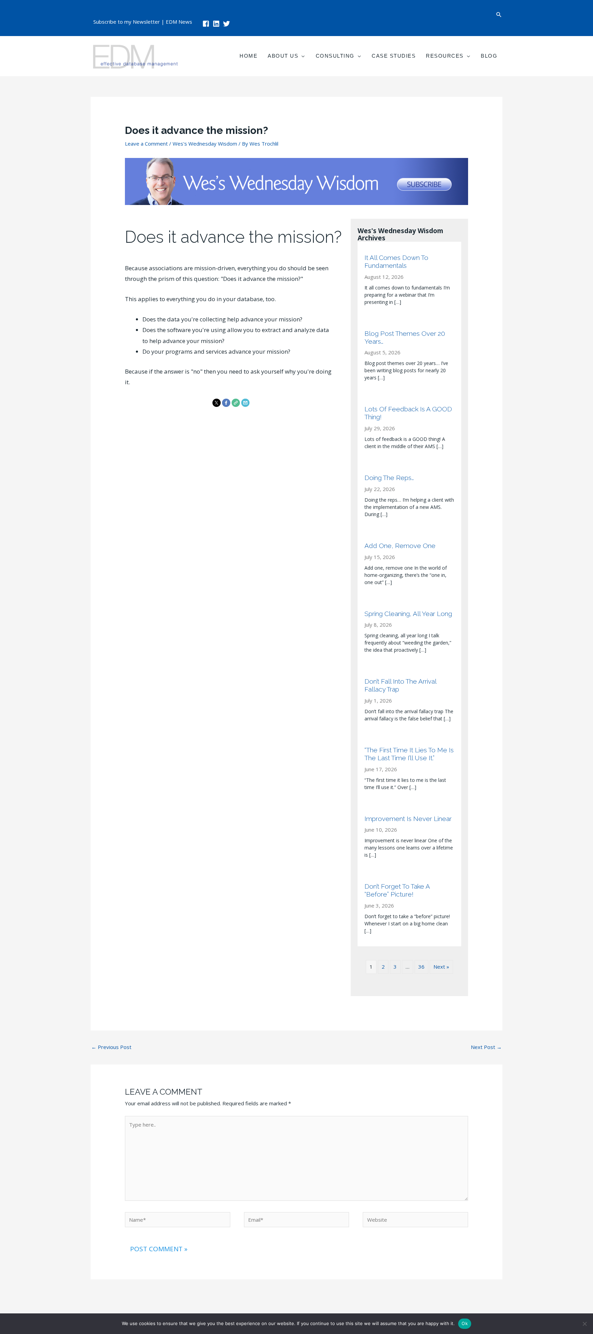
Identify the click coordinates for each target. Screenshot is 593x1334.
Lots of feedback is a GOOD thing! (408, 413)
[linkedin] (217, 23)
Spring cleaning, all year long (408, 613)
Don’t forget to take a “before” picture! (397, 890)
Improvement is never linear (408, 818)
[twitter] (227, 23)
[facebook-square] (206, 23)
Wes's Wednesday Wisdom (205, 143)
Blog (489, 56)
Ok (465, 1323)
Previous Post (111, 1047)
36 (421, 966)
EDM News (179, 21)
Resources (445, 56)
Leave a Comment (146, 143)
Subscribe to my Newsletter (126, 21)
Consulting (335, 56)
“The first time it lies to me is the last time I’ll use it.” (409, 754)
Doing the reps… (389, 477)
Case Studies (394, 56)
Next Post (486, 1047)
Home (248, 56)
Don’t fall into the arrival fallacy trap (400, 685)
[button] (499, 14)
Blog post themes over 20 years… (404, 337)
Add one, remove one (399, 545)
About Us (283, 56)
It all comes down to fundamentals (396, 261)
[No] (584, 1323)
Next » (441, 966)
